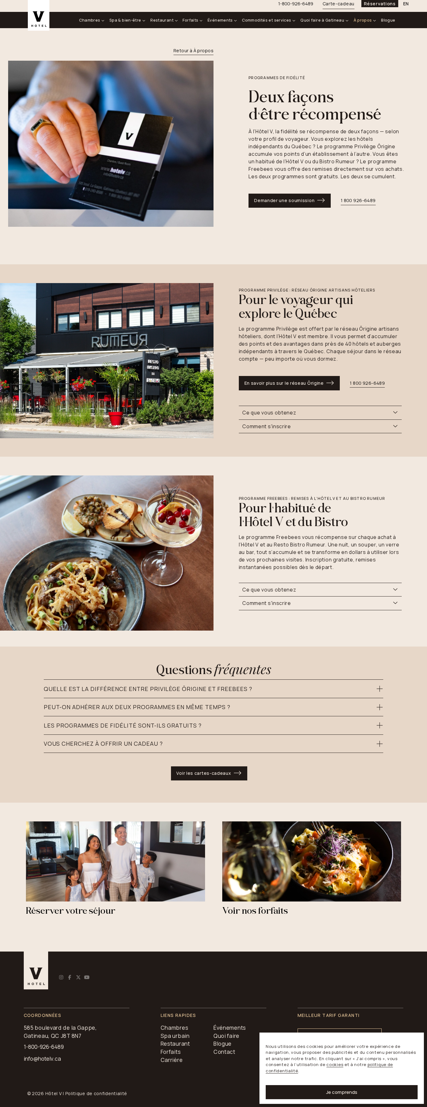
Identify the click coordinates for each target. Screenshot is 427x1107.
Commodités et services (266, 20)
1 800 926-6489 (367, 383)
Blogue (388, 20)
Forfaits (190, 20)
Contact (224, 1051)
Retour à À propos (193, 50)
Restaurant (161, 20)
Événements (220, 20)
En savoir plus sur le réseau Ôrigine (284, 383)
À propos (363, 20)
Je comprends (341, 1092)
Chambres (89, 20)
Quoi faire (226, 1035)
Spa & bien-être (125, 20)
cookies (334, 1064)
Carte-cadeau (338, 4)
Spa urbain (175, 1035)
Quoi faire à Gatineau (322, 20)
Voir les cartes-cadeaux (203, 773)
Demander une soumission (284, 200)
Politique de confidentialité (96, 1093)
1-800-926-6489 (44, 1046)
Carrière (172, 1060)
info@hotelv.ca (42, 1058)
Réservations (379, 4)
